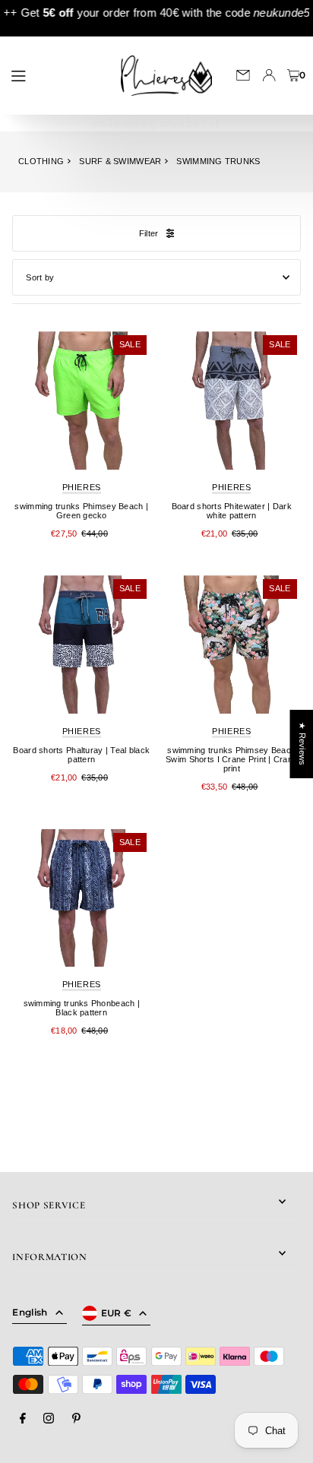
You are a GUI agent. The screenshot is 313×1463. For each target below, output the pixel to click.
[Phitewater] (232, 400)
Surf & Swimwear (120, 161)
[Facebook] (23, 1419)
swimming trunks (218, 161)
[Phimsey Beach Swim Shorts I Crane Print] (232, 644)
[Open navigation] (55, 74)
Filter (149, 233)
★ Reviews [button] (301, 743)
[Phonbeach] (81, 898)
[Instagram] (48, 1419)
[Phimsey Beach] (81, 400)
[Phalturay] (81, 644)
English (29, 1312)
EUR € (116, 1313)
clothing (41, 161)
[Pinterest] (76, 1419)
